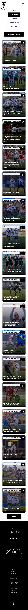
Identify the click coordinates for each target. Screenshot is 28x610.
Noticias (14, 588)
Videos (14, 595)
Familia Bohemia (14, 586)
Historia (14, 571)
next (25, 548)
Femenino (14, 18)
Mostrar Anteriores (14, 34)
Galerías (14, 592)
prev (3, 548)
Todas (14, 10)
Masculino (14, 14)
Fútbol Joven (14, 22)
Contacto (14, 590)
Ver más (14, 516)
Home (14, 569)
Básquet (14, 26)
